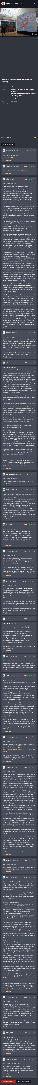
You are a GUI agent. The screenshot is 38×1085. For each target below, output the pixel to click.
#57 (18, 1002)
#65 (15, 586)
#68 (25, 524)
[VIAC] (35, 137)
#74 (17, 155)
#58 (25, 997)
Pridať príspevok (8, 144)
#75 (27, 151)
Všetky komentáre (23, 1081)
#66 (13, 555)
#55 (18, 1064)
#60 (16, 741)
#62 (15, 367)
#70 (27, 474)
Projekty (13, 89)
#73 (25, 179)
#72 (15, 183)
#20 (25, 885)
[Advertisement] (19, 56)
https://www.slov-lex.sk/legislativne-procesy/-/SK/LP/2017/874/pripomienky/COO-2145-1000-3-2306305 (19, 749)
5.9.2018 (13, 86)
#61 (15, 680)
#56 (15, 864)
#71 (15, 337)
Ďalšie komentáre (8, 1081)
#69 (15, 478)
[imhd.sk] (7, 3)
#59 (15, 772)
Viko (7, 179)
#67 (15, 529)
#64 (25, 656)
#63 (16, 623)
